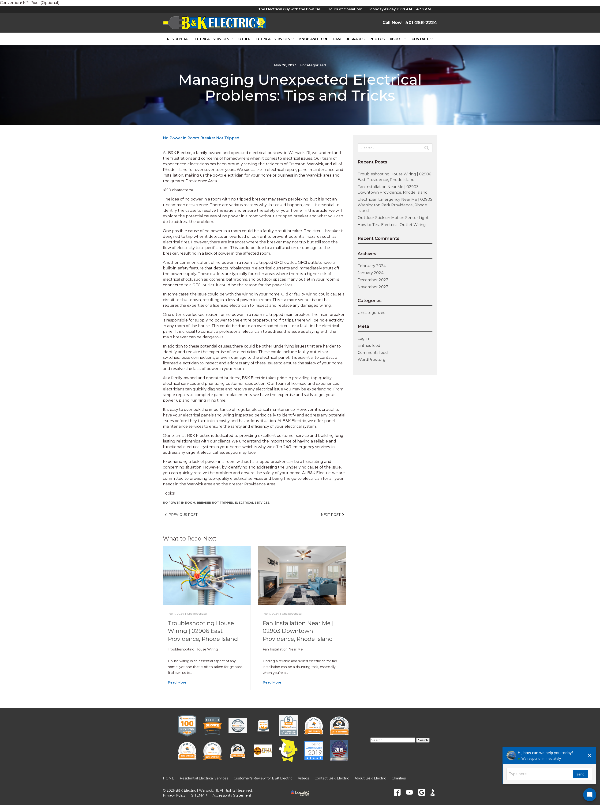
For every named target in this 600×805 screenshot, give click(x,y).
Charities (399, 778)
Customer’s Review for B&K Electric (263, 778)
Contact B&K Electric (332, 778)
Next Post (330, 515)
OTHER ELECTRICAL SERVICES (264, 39)
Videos (303, 778)
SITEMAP (199, 795)
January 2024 (370, 273)
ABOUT (396, 39)
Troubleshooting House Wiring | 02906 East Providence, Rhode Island (203, 631)
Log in (363, 338)
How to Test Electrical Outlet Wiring (392, 225)
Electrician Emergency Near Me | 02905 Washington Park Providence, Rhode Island (395, 205)
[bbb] (434, 792)
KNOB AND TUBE (313, 39)
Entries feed (369, 345)
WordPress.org (372, 359)
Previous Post (183, 515)
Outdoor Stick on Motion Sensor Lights (394, 217)
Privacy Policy (174, 795)
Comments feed (373, 352)
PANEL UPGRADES (348, 39)
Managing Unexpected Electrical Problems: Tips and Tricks (300, 87)
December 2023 (373, 280)
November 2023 (373, 287)
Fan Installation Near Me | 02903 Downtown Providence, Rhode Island (298, 631)
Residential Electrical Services (198, 39)
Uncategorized (313, 65)
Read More (177, 682)
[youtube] (409, 792)
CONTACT (420, 39)
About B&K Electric (370, 778)
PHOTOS (377, 39)
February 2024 (372, 266)
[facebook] (397, 792)
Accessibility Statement (232, 795)
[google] (421, 792)
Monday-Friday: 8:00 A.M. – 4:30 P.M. (400, 9)
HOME (168, 778)
